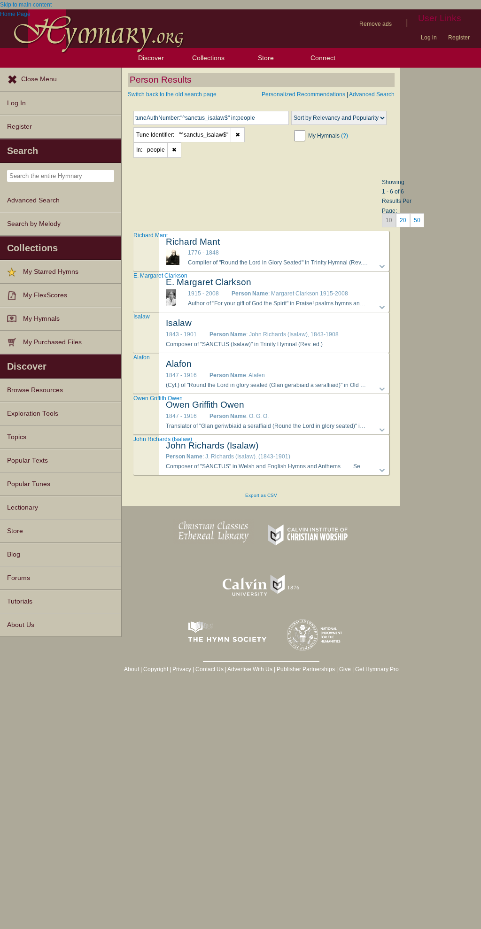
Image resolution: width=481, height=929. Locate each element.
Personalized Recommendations (303, 94)
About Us (20, 624)
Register (459, 37)
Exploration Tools (32, 413)
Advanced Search (33, 200)
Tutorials (19, 601)
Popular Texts (27, 460)
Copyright (155, 669)
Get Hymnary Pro (377, 669)
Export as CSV (261, 495)
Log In (16, 103)
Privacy (181, 669)
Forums (18, 577)
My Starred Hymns (50, 271)
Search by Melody (34, 223)
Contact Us (209, 669)
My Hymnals (41, 318)
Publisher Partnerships (306, 669)
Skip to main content (26, 4)
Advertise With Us (249, 669)
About (131, 669)
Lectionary (22, 507)
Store (266, 58)
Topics (16, 437)
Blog (13, 554)
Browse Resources (35, 390)
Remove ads (375, 24)
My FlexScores (45, 295)
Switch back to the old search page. (173, 94)
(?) (344, 135)
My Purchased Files (52, 342)
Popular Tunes (28, 484)
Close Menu (39, 79)
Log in (429, 37)
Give (345, 669)
